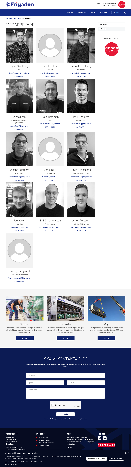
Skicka (65, 414)
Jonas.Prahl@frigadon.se (19, 126)
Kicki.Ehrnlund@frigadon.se (50, 73)
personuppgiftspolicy (79, 419)
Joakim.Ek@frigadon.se (50, 177)
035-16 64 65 (19, 180)
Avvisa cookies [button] (116, 458)
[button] (44, 464)
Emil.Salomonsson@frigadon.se (50, 227)
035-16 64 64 (81, 77)
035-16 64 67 (19, 130)
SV (115, 13)
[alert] (65, 458)
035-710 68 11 (81, 127)
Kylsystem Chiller (44, 440)
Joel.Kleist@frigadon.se (19, 227)
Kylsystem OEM (44, 446)
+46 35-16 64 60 (16, 447)
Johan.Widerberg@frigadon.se (19, 177)
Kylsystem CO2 (44, 437)
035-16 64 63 (19, 231)
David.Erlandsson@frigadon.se (81, 177)
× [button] (128, 452)
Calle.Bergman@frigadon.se (50, 124)
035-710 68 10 (81, 180)
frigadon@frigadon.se (18, 449)
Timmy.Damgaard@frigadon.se (19, 278)
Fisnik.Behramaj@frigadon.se (81, 124)
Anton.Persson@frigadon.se (81, 227)
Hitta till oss (10, 444)
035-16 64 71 (50, 127)
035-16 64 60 (50, 180)
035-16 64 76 (50, 231)
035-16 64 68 (19, 282)
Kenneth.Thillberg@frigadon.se (81, 73)
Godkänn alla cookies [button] (96, 458)
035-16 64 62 (50, 77)
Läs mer (25, 338)
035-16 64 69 (81, 231)
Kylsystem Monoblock (46, 443)
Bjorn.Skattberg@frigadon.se (19, 73)
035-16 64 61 (19, 77)
